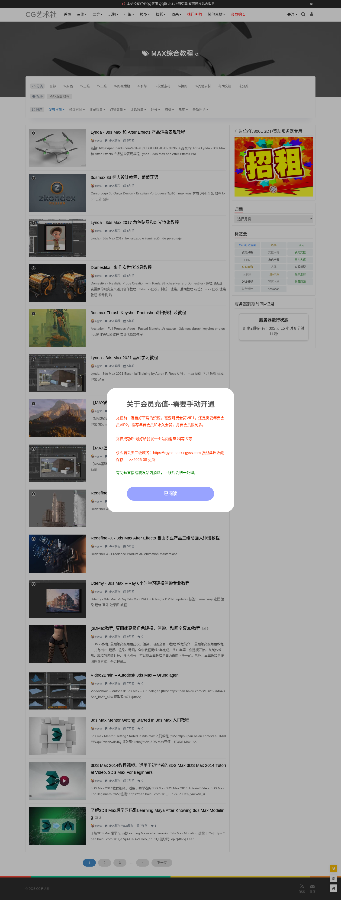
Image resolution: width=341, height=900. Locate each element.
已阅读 (170, 493)
